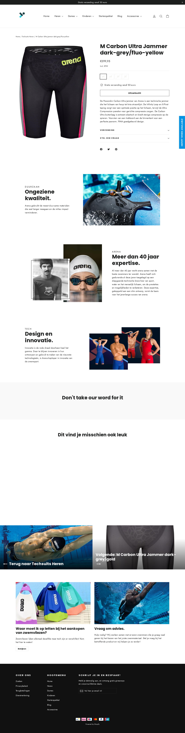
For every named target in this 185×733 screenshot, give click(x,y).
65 (110, 76)
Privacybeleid (22, 686)
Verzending (107, 130)
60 (103, 76)
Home (46, 16)
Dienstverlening (22, 695)
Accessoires (133, 16)
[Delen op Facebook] (102, 149)
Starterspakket (106, 16)
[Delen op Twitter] (110, 149)
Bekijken (22, 649)
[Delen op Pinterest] (117, 149)
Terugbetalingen (23, 690)
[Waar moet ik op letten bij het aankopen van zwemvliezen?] (53, 603)
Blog (120, 16)
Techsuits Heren (28, 36)
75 (125, 76)
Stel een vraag (109, 138)
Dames (72, 16)
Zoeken (19, 681)
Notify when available (181, 132)
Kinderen (87, 16)
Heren (57, 16)
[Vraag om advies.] (131, 603)
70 (118, 76)
